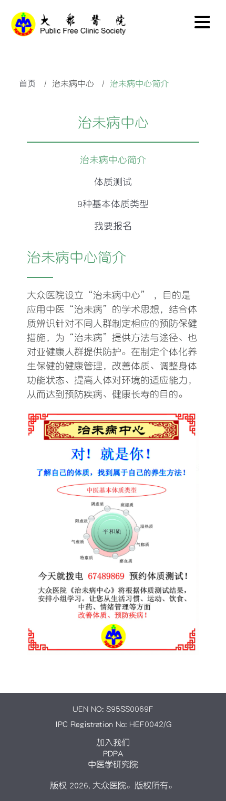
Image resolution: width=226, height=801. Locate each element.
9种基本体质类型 (113, 204)
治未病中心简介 (113, 160)
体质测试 (113, 182)
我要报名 (113, 226)
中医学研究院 (113, 764)
